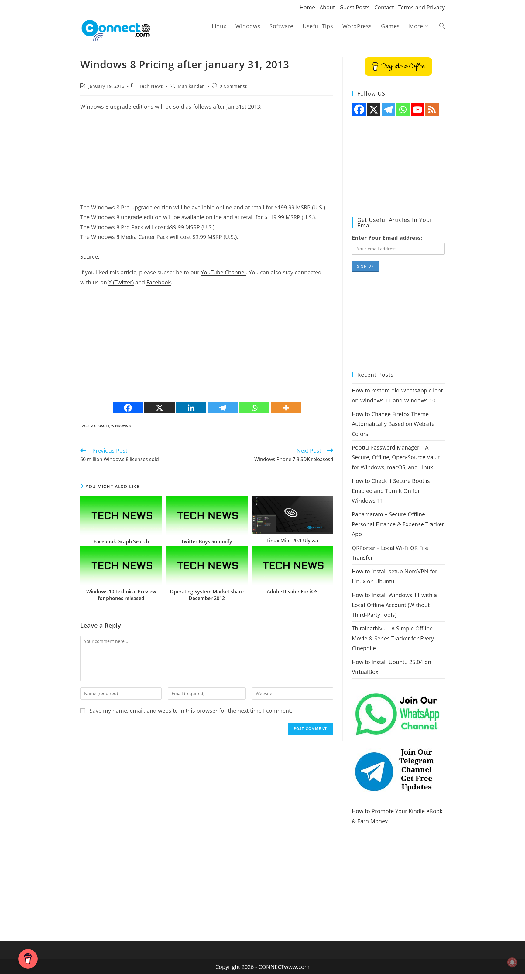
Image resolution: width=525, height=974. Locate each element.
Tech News (151, 86)
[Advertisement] (206, 159)
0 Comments (233, 86)
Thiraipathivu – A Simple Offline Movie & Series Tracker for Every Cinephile (393, 638)
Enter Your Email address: (387, 237)
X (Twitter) (121, 282)
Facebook (158, 282)
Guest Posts (354, 7)
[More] (286, 407)
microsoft (99, 425)
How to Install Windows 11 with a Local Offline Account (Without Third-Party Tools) (394, 604)
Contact (384, 7)
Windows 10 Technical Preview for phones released (121, 595)
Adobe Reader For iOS (292, 591)
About (327, 7)
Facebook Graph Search (121, 541)
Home (307, 7)
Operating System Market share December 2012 (207, 595)
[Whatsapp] (254, 407)
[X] (159, 407)
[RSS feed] (432, 109)
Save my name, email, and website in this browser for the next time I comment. (191, 710)
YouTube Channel (223, 272)
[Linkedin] (191, 407)
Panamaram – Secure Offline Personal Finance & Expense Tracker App (398, 524)
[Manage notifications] (512, 962)
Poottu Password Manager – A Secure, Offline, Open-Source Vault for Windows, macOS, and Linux (396, 457)
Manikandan (191, 86)
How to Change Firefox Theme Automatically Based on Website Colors (393, 423)
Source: (89, 256)
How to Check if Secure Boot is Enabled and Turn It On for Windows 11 (391, 490)
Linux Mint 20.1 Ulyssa (292, 540)
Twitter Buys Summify (206, 541)
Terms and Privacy (421, 7)
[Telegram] (223, 407)
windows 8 (121, 425)
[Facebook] (128, 407)
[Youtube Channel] (417, 109)
